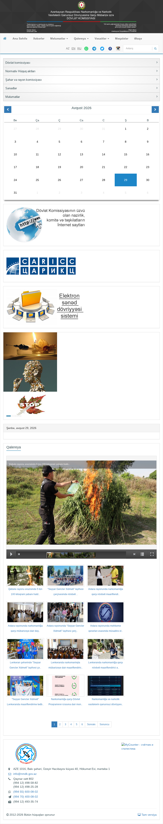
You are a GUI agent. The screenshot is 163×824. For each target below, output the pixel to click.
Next (158, 375)
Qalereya (80, 38)
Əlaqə (138, 38)
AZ (68, 48)
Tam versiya (149, 814)
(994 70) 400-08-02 (25, 796)
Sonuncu (104, 724)
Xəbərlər (38, 38)
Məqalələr (121, 38)
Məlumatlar (58, 38)
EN (73, 48)
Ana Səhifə (20, 38)
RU (79, 48)
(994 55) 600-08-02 (25, 791)
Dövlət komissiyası (17, 62)
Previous (4, 375)
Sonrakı (91, 724)
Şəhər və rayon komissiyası (23, 79)
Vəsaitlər (101, 38)
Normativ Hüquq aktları (20, 71)
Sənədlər (11, 88)
